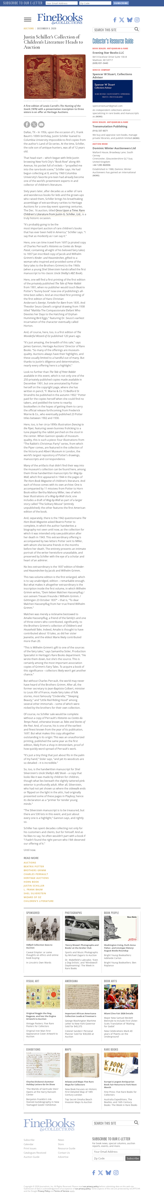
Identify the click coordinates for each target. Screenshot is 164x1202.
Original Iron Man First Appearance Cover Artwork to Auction (42, 1033)
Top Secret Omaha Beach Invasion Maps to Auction (78, 1101)
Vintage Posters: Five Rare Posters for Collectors (40, 1025)
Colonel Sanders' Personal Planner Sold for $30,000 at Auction (79, 1033)
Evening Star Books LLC (108, 52)
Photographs (73, 913)
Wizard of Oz (32, 897)
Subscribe (29, 1139)
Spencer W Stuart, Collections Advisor (112, 75)
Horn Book (31, 881)
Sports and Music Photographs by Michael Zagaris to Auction (81, 954)
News (61, 1139)
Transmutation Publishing (110, 126)
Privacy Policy (44, 1191)
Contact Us (64, 1152)
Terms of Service (61, 1191)
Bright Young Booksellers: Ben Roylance (120, 964)
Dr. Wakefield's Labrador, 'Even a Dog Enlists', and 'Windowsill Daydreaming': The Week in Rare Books (81, 964)
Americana (71, 981)
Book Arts (110, 981)
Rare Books (111, 1049)
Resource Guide (66, 1148)
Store (61, 1144)
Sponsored (33, 913)
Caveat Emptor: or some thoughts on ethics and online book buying (42, 955)
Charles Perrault (36, 874)
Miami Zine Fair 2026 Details (118, 1013)
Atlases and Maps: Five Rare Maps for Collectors (79, 1083)
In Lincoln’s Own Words (38, 962)
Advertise (63, 1156)
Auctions (29, 28)
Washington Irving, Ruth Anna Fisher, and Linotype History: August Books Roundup (120, 948)
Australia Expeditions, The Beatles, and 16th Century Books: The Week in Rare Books (120, 1102)
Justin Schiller (34, 885)
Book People (111, 913)
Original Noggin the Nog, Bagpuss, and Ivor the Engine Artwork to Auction (41, 1016)
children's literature (39, 901)
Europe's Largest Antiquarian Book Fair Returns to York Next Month (120, 1084)
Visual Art (32, 981)
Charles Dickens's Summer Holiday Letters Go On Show (40, 1083)
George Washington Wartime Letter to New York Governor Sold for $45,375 (80, 1023)
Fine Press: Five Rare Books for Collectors (120, 1093)
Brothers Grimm (35, 870)
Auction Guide (31, 1156)
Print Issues (30, 1148)
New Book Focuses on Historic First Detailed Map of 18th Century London (81, 1092)
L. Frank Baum (33, 889)
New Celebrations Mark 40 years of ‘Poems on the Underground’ (118, 1033)
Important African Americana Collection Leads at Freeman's (80, 1015)
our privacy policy (91, 1186)
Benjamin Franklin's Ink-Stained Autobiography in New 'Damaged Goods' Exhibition (42, 1102)
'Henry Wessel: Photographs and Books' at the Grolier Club (81, 946)
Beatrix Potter (34, 866)
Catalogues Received (35, 1152)
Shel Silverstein (35, 893)
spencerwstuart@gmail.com (108, 105)
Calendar (28, 1144)
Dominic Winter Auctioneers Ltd (114, 148)
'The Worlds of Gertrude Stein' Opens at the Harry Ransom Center (42, 1091)
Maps (68, 1049)
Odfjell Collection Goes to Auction (39, 946)
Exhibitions (33, 1049)
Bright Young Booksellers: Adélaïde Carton (117, 957)
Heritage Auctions (36, 877)
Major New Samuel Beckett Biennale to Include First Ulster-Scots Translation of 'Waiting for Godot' (121, 1022)
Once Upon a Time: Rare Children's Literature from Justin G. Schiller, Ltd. (54, 212)
